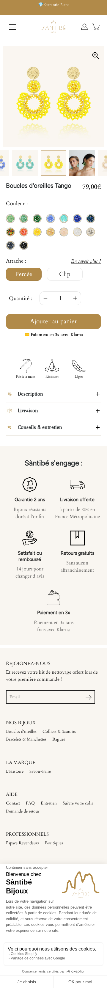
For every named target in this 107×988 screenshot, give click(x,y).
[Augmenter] (75, 298)
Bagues (58, 739)
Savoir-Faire (40, 771)
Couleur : (17, 203)
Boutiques (54, 843)
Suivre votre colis (78, 803)
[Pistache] (82, 163)
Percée (23, 274)
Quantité (19, 298)
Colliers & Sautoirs (59, 731)
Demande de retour (23, 811)
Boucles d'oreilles (21, 731)
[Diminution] (45, 298)
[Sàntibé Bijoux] (53, 27)
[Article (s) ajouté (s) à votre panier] (96, 27)
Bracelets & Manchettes (26, 739)
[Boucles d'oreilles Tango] (53, 163)
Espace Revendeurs (22, 843)
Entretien (49, 803)
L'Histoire (14, 771)
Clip (65, 274)
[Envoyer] (88, 697)
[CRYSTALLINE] (25, 163)
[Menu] (12, 27)
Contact (13, 803)
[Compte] (84, 27)
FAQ (30, 803)
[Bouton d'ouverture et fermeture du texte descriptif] (97, 394)
